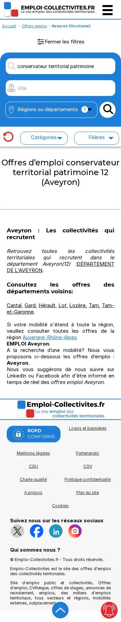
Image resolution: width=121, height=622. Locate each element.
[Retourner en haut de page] (60, 610)
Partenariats (87, 453)
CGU (33, 466)
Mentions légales (33, 453)
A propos (33, 492)
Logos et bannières (88, 428)
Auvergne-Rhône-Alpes (50, 337)
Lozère (77, 305)
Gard (30, 305)
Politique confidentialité (88, 479)
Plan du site (87, 492)
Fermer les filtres (64, 41)
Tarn (94, 305)
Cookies (60, 505)
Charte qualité (33, 479)
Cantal (14, 305)
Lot (62, 305)
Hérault (47, 305)
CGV (87, 466)
